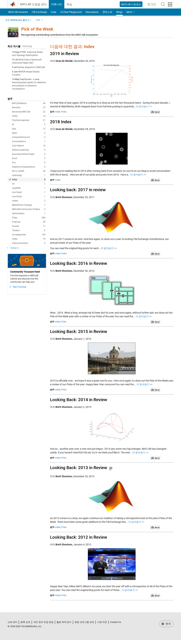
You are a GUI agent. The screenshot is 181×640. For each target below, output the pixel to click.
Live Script (28, 192)
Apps (28, 133)
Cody (53, 12)
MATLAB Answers (18, 12)
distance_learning (28, 150)
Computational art (28, 137)
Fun (28, 162)
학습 (69, 4)
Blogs (119, 12)
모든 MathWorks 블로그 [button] (17, 20)
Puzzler (28, 226)
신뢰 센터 (12, 622)
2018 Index (60, 121)
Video (28, 239)
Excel (28, 158)
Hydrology (28, 175)
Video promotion (28, 243)
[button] (163, 4)
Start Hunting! (19, 287)
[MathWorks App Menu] (170, 4)
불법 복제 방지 (64, 622)
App (28, 128)
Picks (28, 217)
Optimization (28, 213)
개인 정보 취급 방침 (43, 622)
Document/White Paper (28, 154)
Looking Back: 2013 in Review (78, 467)
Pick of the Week (37, 29)
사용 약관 (102, 622)
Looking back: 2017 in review (78, 189)
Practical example (28, 120)
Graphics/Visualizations (28, 167)
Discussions (92, 12)
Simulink (28, 107)
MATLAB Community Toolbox (28, 209)
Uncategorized (28, 234)
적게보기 (14, 248)
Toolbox (28, 230)
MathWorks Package (28, 205)
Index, (58, 112)
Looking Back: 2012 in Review (78, 537)
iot (28, 184)
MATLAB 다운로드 (131, 4)
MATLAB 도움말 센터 (33, 4)
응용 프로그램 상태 (84, 622)
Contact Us (115, 622)
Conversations (28, 141)
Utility (28, 116)
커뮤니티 (56, 4)
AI (28, 124)
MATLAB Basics (28, 103)
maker (28, 201)
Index (28, 179)
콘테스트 (107, 12)
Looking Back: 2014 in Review (78, 399)
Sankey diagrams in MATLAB (31, 67)
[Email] (155, 112)
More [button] (129, 12)
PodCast (28, 222)
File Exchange (39, 12)
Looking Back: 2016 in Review (78, 263)
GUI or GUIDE (28, 171)
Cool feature (28, 145)
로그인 (152, 5)
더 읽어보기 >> (144, 106)
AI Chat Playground (71, 12)
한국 (168, 623)
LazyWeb (28, 188)
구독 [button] (38, 20)
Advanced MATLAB (28, 112)
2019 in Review (64, 53)
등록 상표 (25, 622)
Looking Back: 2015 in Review (78, 331)
